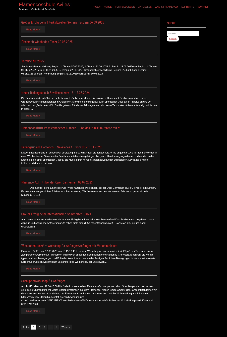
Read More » (33, 29)
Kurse (108, 6)
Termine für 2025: (33, 61)
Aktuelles (145, 6)
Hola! (97, 6)
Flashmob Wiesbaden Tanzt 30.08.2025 (47, 42)
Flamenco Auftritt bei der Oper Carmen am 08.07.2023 (57, 182)
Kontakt (202, 6)
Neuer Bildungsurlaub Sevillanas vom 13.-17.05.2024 (55, 93)
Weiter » (65, 327)
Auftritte (187, 6)
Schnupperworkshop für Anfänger (43, 281)
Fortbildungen (125, 6)
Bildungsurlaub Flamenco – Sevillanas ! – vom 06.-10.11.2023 (61, 147)
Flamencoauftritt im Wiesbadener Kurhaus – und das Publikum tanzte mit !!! (70, 128)
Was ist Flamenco (166, 6)
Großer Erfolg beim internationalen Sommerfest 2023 (56, 214)
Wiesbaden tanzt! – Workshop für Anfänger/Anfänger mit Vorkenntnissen (69, 246)
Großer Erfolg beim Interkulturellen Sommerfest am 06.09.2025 (62, 22)
